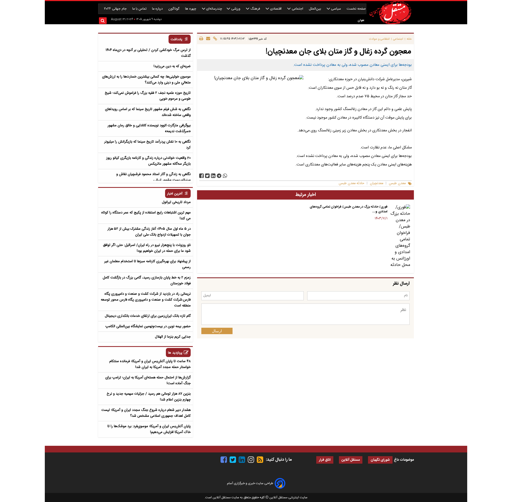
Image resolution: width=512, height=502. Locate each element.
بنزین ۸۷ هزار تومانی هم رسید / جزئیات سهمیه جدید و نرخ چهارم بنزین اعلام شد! (149, 397)
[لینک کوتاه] (214, 39)
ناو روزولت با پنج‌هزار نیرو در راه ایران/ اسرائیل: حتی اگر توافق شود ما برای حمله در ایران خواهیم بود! (147, 248)
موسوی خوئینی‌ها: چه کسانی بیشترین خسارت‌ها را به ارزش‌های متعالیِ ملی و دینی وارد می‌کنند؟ (146, 80)
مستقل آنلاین (351, 460)
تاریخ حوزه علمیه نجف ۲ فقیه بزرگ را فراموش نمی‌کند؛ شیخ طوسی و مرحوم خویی (148, 96)
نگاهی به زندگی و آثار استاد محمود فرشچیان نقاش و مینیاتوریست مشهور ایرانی (153, 177)
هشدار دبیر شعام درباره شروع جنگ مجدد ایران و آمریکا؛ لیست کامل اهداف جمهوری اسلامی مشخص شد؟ (146, 413)
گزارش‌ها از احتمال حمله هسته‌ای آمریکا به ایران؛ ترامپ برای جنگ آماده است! (148, 380)
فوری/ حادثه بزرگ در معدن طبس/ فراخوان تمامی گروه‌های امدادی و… (348, 209)
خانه (409, 39)
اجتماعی (297, 9)
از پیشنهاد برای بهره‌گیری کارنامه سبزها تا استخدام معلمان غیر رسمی (147, 264)
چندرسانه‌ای (213, 9)
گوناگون (174, 9)
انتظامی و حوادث (379, 39)
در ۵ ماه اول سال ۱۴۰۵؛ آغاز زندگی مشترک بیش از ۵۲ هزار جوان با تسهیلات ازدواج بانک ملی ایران (149, 232)
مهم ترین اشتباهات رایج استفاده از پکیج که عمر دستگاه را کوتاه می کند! (146, 215)
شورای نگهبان (380, 460)
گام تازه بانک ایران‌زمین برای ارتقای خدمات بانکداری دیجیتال (148, 316)
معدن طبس (397, 183)
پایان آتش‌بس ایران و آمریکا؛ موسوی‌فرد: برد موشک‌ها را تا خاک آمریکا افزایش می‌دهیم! (149, 429)
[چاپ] (201, 39)
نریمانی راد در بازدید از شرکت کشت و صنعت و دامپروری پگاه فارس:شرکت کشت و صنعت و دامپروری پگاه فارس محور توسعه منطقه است (146, 300)
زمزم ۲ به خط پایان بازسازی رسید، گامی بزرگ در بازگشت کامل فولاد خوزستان (147, 280)
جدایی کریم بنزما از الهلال (173, 337)
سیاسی (336, 9)
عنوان (361, 20)
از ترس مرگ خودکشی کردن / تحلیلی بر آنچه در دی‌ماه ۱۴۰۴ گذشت (148, 53)
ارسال (217, 331)
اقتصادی (276, 9)
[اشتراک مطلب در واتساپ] (225, 175)
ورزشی (235, 9)
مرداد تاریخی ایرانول (176, 202)
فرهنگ (255, 9)
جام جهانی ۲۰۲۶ (116, 9)
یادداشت (176, 39)
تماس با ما (139, 9)
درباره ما (158, 9)
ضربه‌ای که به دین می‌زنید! (172, 66)
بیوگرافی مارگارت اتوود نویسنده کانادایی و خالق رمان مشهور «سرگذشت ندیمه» (149, 128)
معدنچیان (376, 183)
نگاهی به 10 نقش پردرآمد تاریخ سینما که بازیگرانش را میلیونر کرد (147, 145)
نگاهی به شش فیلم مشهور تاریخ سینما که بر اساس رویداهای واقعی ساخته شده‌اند (148, 112)
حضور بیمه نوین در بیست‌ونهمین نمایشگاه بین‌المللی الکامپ (148, 326)
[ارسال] (207, 39)
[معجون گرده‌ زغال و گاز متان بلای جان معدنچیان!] (219, 175)
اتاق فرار (325, 460)
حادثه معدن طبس (351, 183)
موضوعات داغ (404, 460)
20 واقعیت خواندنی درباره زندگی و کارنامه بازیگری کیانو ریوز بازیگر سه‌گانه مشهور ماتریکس (148, 161)
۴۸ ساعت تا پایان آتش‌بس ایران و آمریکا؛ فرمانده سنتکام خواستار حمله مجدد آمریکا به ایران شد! (150, 364)
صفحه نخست (356, 9)
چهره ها (191, 9)
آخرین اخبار (174, 194)
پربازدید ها (175, 353)
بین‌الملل (315, 9)
